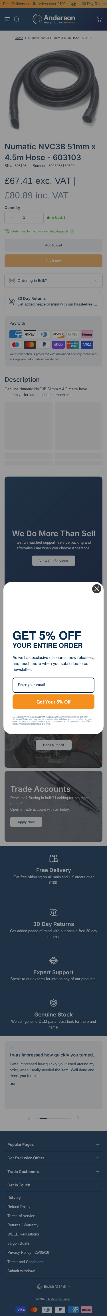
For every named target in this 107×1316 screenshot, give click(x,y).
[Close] (97, 589)
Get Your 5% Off (53, 701)
